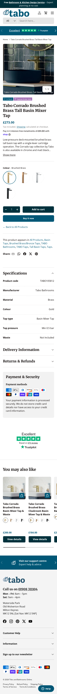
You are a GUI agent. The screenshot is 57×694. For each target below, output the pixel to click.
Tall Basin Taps (37, 246)
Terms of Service (10, 687)
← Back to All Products (15, 227)
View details (14, 539)
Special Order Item (24, 99)
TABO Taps (22, 246)
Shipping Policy (37, 684)
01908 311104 (28, 589)
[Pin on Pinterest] (36, 254)
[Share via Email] (13, 254)
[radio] (9, 177)
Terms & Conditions (28, 687)
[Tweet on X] (30, 254)
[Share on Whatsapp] (19, 254)
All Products (36, 240)
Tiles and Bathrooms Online (20, 679)
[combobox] (28, 21)
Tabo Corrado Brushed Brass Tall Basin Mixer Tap (31, 39)
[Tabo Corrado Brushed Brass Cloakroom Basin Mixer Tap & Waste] (39, 488)
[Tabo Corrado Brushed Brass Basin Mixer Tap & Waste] (14, 488)
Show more (9, 154)
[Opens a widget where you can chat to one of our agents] (46, 689)
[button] (46, 13)
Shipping (21, 126)
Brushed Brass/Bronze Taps (24, 243)
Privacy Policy (8, 684)
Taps (49, 246)
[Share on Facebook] (25, 254)
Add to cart (38, 209)
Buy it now (28, 218)
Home (5, 39)
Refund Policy (22, 684)
